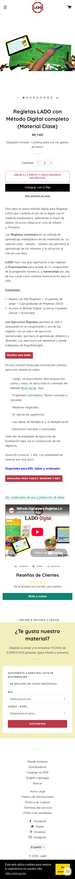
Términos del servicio (38, 807)
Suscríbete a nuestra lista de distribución (31, 675)
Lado (43, 856)
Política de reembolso (37, 813)
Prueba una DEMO (19, 355)
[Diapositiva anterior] (18, 97)
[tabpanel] (37, 51)
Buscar (37, 783)
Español (36, 847)
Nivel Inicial (28, 388)
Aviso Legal (37, 791)
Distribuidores (37, 767)
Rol (10, 692)
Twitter (39, 826)
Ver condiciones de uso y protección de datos (35, 497)
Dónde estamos (37, 761)
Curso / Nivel (18, 706)
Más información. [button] (16, 873)
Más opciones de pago (37, 195)
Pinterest (39, 832)
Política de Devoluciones (37, 797)
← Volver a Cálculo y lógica (37, 620)
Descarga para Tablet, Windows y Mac (34, 478)
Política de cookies (37, 802)
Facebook (39, 821)
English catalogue (37, 778)
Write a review (37, 596)
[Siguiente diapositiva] (57, 97)
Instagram (39, 837)
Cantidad (27, 163)
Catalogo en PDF (38, 772)
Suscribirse (37, 723)
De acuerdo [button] (63, 869)
